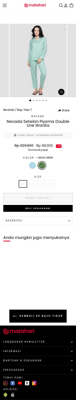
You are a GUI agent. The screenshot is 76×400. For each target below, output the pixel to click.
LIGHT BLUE (32, 165)
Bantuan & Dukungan (22, 360)
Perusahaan (14, 370)
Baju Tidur (23, 110)
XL (50, 184)
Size (38, 176)
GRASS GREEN (42, 165)
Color (38, 157)
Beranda (8, 110)
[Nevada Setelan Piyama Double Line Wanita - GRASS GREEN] (12, 299)
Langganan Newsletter (24, 341)
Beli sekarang (38, 208)
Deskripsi (14, 220)
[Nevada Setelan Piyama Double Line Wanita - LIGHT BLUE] (7, 299)
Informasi (12, 351)
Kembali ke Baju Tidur (40, 316)
